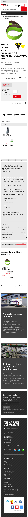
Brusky (4, 124)
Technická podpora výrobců (11, 489)
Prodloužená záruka (9, 466)
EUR (16, 5)
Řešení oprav (7, 464)
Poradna (6, 463)
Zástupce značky (18, 103)
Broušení (16, 16)
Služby (5, 476)
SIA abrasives (8, 64)
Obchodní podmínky (9, 471)
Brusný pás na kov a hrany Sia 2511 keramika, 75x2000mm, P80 (7, 267)
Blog (5, 461)
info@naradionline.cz (12, 428)
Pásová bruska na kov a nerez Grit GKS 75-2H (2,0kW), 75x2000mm (7, 135)
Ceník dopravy (7, 474)
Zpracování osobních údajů (11, 491)
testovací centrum (18, 374)
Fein (12, 139)
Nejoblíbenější (6, 121)
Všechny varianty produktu (8, 78)
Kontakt (6, 482)
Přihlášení (4, 1)
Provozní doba (7, 484)
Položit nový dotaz (21, 244)
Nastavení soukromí (9, 494)
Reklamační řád (8, 472)
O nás (5, 481)
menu (4, 13)
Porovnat (23, 77)
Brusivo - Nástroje (7, 215)
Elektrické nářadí (9, 16)
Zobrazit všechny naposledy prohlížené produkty (14, 286)
